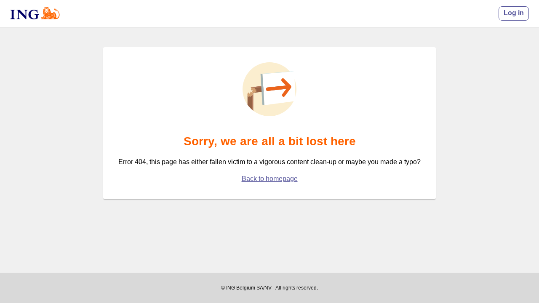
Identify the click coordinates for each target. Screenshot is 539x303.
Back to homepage (270, 178)
